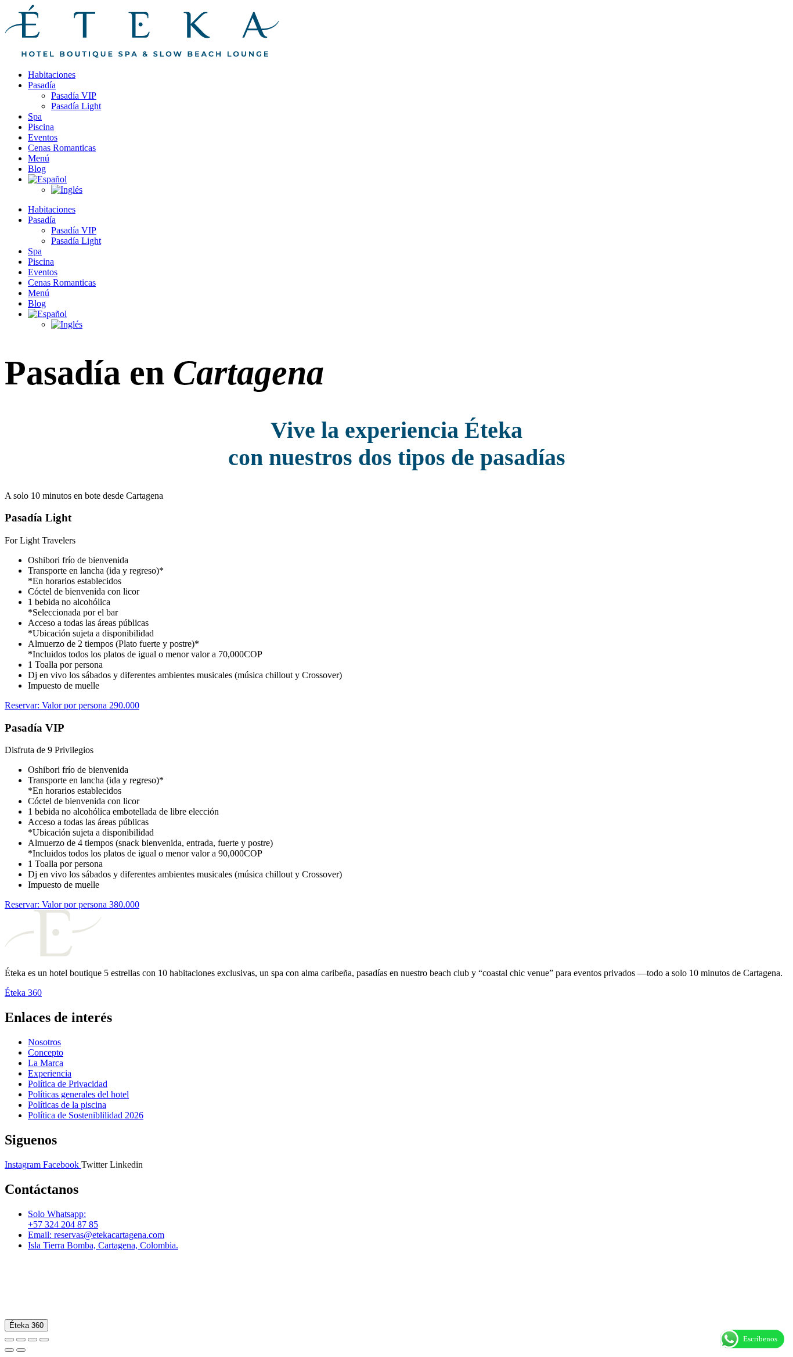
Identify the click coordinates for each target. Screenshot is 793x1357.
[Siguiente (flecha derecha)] (21, 1350)
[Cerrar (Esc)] (44, 1339)
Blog (37, 169)
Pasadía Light (76, 106)
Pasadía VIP (73, 95)
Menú (38, 158)
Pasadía (42, 85)
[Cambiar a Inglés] (66, 190)
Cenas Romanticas (62, 148)
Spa (35, 116)
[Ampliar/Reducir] (9, 1339)
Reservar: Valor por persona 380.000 (72, 904)
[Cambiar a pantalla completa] (21, 1339)
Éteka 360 (26, 1325)
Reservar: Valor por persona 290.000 (72, 705)
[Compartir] (32, 1339)
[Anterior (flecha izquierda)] (9, 1350)
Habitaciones (51, 75)
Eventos (42, 137)
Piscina (41, 127)
